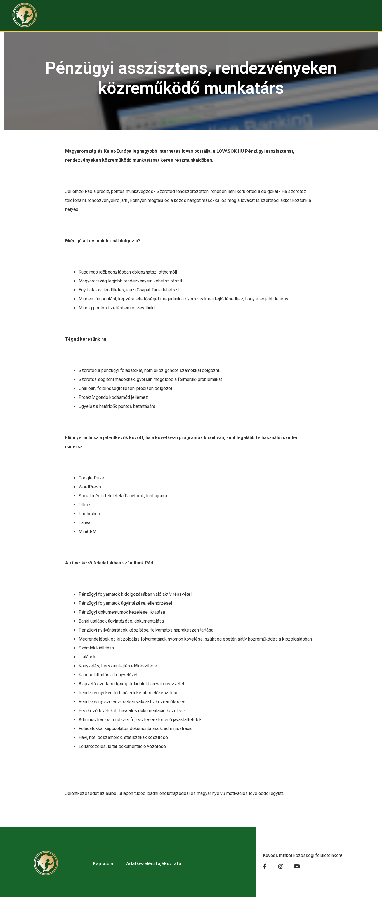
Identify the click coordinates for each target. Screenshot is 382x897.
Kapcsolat (104, 863)
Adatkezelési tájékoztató (153, 863)
